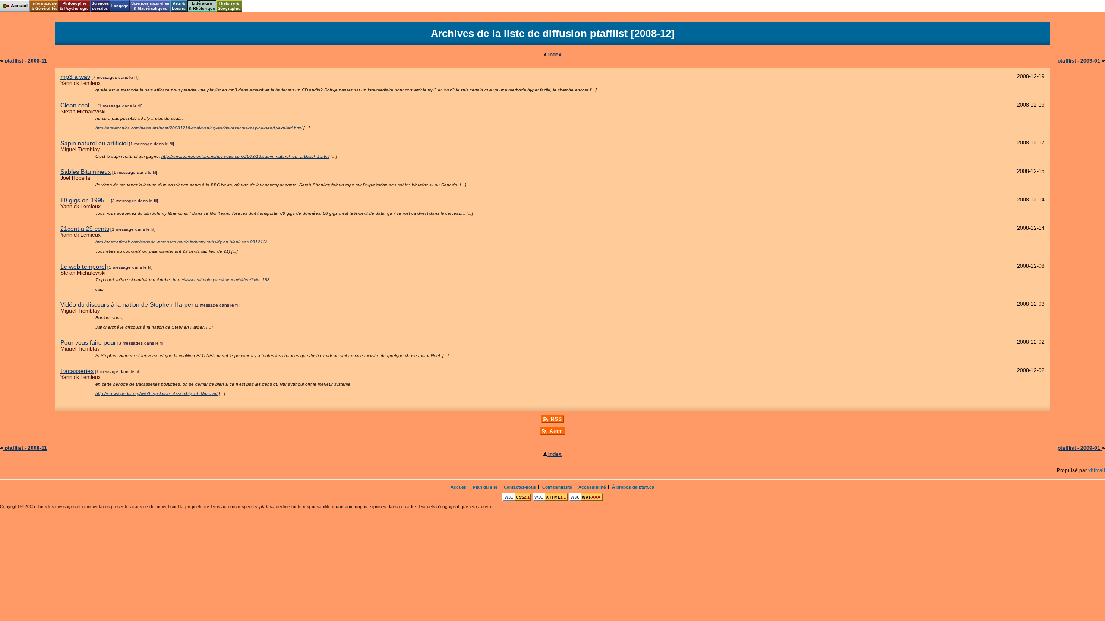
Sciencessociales (100, 6)
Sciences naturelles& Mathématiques (150, 6)
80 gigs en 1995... (85, 200)
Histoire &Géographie (229, 6)
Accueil (459, 487)
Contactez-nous (520, 487)
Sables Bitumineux (85, 171)
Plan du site (485, 487)
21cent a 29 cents (84, 228)
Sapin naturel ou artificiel (94, 143)
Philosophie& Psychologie (74, 6)
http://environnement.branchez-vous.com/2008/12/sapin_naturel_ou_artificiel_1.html (245, 156)
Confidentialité (557, 487)
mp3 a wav (75, 76)
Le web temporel (83, 266)
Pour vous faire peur (88, 342)
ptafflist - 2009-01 (1080, 61)
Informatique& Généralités (44, 6)
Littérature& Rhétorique (202, 6)
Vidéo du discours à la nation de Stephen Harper (126, 304)
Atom (556, 431)
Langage (119, 6)
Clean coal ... (78, 105)
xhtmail (1096, 470)
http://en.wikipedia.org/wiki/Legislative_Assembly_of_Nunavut (156, 393)
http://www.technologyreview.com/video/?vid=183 (221, 279)
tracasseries (77, 370)
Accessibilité (592, 487)
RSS (556, 419)
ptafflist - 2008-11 (25, 61)
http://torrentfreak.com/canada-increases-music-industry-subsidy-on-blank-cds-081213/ (181, 241)
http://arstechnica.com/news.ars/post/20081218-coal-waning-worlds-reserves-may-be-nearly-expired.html (198, 127)
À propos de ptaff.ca (633, 487)
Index (554, 55)
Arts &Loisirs (179, 6)
